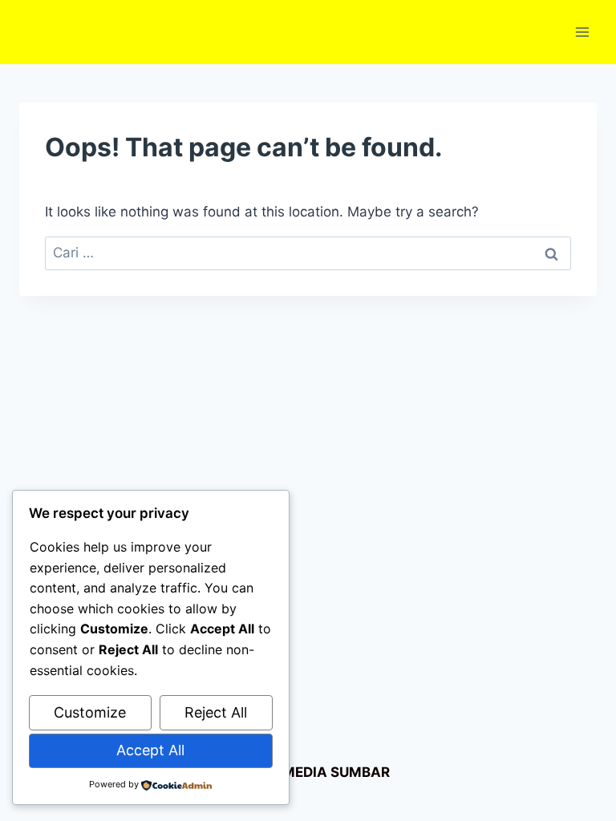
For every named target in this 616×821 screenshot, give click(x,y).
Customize (90, 712)
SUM (344, 772)
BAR (376, 772)
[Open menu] (582, 31)
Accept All (150, 750)
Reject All (215, 712)
